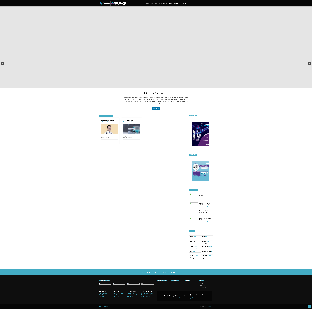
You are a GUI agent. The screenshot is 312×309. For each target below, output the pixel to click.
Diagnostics (194, 248)
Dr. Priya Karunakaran (131, 291)
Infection (193, 236)
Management (194, 255)
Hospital (193, 243)
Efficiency (193, 258)
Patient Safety (206, 243)
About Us (154, 3)
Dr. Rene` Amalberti (103, 291)
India (204, 239)
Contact (184, 3)
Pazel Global (210, 306)
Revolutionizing (207, 246)
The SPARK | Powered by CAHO (186, 298)
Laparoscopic (194, 239)
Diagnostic (206, 258)
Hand (192, 251)
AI (204, 234)
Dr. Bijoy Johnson (117, 291)
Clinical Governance (207, 252)
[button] (2, 63)
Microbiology (206, 255)
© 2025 (101, 306)
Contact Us (203, 287)
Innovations (194, 241)
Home (147, 3)
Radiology (193, 246)
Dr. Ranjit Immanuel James (147, 291)
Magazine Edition (174, 3)
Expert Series (163, 3)
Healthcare (194, 234)
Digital (205, 236)
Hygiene (205, 248)
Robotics (205, 241)
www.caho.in (106, 306)
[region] (156, 64)
